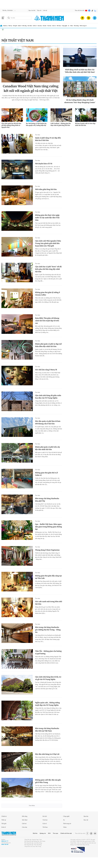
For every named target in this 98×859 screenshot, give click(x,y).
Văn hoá (45, 820)
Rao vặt (86, 820)
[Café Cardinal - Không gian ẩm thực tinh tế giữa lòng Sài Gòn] (61, 115)
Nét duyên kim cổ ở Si (43, 164)
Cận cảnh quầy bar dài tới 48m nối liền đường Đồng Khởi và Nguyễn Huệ (11, 125)
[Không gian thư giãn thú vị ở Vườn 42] (17, 478)
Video (77, 25)
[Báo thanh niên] (49, 18)
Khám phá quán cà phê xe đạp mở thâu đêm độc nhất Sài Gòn (48, 345)
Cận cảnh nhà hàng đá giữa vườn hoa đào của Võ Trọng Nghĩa (48, 396)
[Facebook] (89, 10)
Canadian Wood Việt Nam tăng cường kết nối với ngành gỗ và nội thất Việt (30, 88)
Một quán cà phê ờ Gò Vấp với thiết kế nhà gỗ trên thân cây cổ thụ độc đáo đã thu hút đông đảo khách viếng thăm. (48, 455)
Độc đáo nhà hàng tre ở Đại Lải (47, 754)
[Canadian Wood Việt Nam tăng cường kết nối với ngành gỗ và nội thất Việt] (30, 64)
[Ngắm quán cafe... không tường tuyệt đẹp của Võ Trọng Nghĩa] (17, 710)
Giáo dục (42, 25)
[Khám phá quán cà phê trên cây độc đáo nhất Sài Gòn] (17, 453)
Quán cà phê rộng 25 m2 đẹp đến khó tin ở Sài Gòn (48, 139)
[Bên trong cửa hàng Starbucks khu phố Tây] (17, 504)
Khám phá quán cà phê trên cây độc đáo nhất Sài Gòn (47, 448)
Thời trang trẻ (89, 25)
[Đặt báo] (88, 18)
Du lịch (48, 25)
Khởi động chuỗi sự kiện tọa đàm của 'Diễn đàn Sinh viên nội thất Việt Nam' (80, 71)
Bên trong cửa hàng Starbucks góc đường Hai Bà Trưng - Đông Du (48, 629)
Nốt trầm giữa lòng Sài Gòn (46, 189)
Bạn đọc (86, 816)
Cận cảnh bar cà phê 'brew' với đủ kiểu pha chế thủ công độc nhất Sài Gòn (48, 269)
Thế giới (15, 25)
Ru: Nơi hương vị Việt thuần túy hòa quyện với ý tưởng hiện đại (36, 124)
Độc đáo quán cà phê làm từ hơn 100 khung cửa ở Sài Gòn (47, 422)
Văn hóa (53, 25)
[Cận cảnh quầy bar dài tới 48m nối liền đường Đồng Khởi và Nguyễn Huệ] (12, 115)
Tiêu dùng (82, 25)
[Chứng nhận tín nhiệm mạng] (77, 852)
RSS (45, 833)
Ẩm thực (38, 135)
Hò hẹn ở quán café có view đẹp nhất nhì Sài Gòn (85, 124)
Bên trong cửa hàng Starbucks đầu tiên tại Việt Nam (47, 729)
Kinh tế (21, 25)
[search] (19, 18)
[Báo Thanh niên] (8, 833)
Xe (73, 25)
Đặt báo (29, 833)
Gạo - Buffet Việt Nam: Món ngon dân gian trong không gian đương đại (48, 526)
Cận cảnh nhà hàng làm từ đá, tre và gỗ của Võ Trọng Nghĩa (48, 678)
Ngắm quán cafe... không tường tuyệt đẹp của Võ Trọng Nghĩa (47, 704)
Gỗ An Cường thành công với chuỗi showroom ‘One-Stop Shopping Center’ (79, 101)
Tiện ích (41, 10)
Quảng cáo (38, 833)
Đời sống (26, 25)
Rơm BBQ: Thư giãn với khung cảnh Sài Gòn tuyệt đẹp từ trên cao (47, 320)
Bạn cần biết (33, 10)
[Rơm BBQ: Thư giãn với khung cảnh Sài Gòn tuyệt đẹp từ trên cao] (17, 324)
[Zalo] (95, 10)
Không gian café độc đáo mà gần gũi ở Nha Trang (48, 781)
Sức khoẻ (25, 820)
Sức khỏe (31, 25)
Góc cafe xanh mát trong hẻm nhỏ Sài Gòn (48, 602)
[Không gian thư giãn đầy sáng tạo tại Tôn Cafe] (17, 581)
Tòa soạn (52, 833)
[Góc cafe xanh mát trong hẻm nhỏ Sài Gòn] (17, 607)
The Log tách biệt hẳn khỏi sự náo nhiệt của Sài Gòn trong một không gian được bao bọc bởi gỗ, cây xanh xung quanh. (48, 225)
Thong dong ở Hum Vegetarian (47, 550)
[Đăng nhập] (95, 18)
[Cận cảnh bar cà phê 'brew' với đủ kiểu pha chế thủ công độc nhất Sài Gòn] (17, 272)
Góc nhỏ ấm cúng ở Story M (46, 370)
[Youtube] (86, 10)
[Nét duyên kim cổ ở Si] (17, 169)
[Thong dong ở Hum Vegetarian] (17, 556)
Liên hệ (48, 10)
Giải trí (58, 25)
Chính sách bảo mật (63, 833)
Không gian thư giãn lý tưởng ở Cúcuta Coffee (47, 293)
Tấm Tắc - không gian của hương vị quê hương (48, 652)
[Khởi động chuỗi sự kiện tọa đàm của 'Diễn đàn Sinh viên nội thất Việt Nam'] (80, 56)
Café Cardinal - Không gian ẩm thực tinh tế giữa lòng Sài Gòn (61, 124)
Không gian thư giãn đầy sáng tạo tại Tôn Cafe (48, 577)
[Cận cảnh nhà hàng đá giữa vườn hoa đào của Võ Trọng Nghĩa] (17, 401)
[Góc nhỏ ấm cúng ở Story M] (17, 375)
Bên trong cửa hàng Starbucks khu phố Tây (47, 499)
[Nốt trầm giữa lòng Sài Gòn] (17, 195)
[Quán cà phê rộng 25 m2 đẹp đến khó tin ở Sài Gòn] (17, 144)
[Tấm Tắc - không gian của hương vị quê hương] (17, 659)
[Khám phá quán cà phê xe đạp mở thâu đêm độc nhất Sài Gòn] (17, 350)
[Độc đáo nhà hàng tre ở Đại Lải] (17, 762)
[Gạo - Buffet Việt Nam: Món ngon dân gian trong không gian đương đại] (17, 530)
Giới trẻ (37, 25)
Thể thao (62, 25)
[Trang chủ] (1, 25)
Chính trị (5, 25)
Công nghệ (69, 25)
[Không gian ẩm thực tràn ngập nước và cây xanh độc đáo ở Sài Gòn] (17, 221)
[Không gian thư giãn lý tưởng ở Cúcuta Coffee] (17, 298)
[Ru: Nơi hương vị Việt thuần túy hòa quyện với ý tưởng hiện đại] (37, 115)
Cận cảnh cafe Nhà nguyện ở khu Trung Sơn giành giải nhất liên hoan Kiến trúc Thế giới (48, 243)
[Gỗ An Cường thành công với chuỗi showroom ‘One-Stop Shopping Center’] (80, 86)
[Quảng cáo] (82, 18)
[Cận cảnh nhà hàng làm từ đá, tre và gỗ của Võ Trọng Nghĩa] (17, 684)
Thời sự (10, 25)
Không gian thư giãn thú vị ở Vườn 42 (46, 474)
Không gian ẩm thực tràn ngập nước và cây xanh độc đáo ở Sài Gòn (47, 217)
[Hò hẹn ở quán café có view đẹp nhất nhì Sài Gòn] (86, 115)
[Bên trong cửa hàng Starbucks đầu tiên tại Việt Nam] (17, 736)
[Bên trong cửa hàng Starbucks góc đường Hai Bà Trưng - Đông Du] (17, 633)
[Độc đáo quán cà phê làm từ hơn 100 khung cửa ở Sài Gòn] (17, 427)
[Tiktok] (92, 10)
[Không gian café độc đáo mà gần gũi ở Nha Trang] (17, 787)
